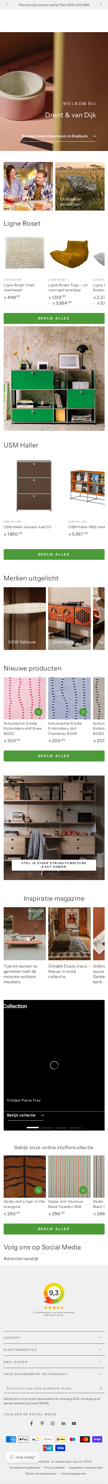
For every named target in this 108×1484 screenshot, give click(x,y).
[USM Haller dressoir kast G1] (35, 485)
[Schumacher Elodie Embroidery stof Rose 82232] (25, 698)
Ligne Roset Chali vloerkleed (19, 287)
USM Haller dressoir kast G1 (27, 527)
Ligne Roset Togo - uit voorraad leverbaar (68, 287)
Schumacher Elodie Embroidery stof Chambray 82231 (65, 728)
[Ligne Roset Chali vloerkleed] (25, 253)
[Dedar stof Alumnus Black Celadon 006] (69, 1176)
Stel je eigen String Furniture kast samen (54, 864)
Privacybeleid (55, 1467)
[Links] (8, 4)
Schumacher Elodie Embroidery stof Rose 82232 (23, 728)
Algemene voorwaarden (86, 1467)
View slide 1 (33, 1125)
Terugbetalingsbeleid (24, 1467)
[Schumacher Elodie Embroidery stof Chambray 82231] (69, 698)
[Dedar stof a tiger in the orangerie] (25, 1176)
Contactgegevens (73, 1473)
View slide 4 (75, 1125)
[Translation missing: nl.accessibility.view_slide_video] (54, 1065)
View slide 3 (61, 1125)
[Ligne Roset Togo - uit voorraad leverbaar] (69, 253)
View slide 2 (47, 1125)
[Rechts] (100, 4)
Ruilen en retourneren (41, 1473)
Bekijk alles (53, 318)
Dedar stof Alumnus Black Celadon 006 (65, 1204)
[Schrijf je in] (102, 1388)
